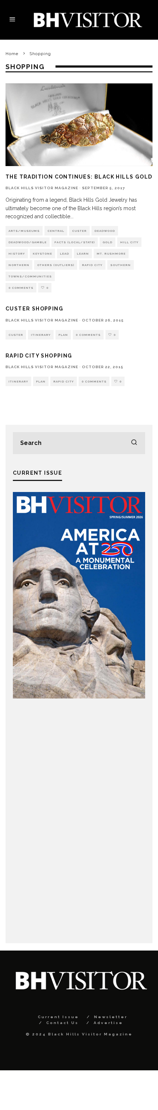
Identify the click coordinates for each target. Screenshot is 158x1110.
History (16, 253)
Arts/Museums (24, 231)
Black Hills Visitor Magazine (42, 188)
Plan (63, 335)
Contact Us (62, 1023)
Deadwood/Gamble (27, 242)
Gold (107, 242)
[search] (134, 443)
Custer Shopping (34, 309)
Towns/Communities (30, 276)
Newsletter (111, 1017)
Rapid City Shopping (39, 356)
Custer (79, 231)
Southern (120, 265)
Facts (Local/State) (74, 242)
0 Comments (20, 288)
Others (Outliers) (55, 265)
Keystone (42, 253)
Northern (18, 265)
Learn (83, 253)
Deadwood (104, 231)
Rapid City (92, 265)
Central (55, 231)
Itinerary (41, 335)
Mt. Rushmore (111, 253)
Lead (64, 253)
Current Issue (58, 1017)
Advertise (108, 1023)
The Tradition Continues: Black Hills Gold (79, 177)
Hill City (129, 242)
